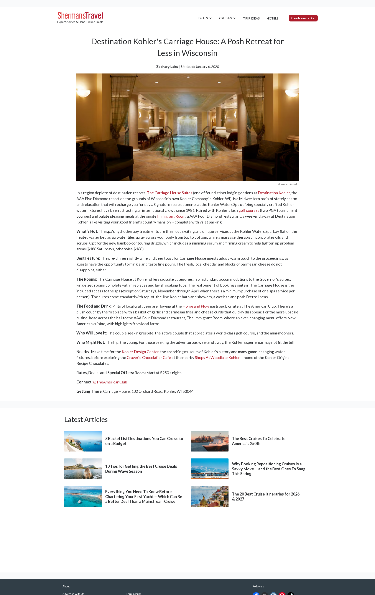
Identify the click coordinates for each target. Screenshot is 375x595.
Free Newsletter (303, 18)
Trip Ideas (251, 18)
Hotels (272, 18)
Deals (203, 18)
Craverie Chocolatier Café (149, 357)
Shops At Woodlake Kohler (217, 357)
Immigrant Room (171, 216)
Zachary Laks (167, 66)
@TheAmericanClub (110, 382)
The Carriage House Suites (169, 192)
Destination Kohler (274, 192)
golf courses (248, 210)
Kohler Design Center (140, 351)
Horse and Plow (196, 306)
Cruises (225, 18)
